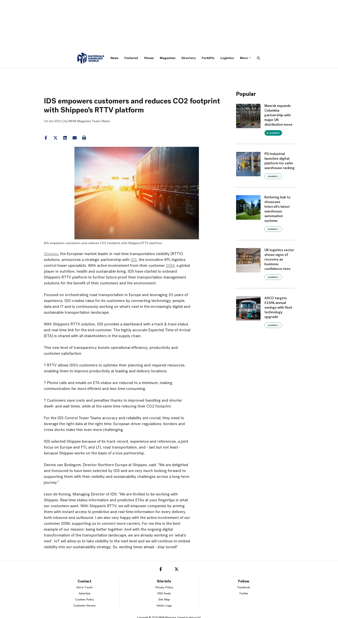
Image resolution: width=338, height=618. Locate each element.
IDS (133, 260)
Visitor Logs (164, 605)
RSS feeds (164, 593)
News (114, 58)
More (244, 58)
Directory (189, 58)
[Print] (84, 138)
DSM (170, 266)
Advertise (84, 593)
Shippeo (51, 254)
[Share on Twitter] (55, 138)
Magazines (167, 58)
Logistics (227, 58)
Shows (149, 58)
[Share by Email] (74, 138)
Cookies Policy (84, 599)
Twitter (243, 593)
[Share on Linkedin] (55, 138)
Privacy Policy (164, 587)
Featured (131, 58)
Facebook (243, 587)
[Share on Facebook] (46, 138)
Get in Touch (84, 587)
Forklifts (208, 58)
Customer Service (84, 605)
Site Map (164, 599)
